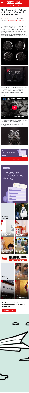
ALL (8, 20)
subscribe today (9, 310)
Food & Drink (20, 20)
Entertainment (13, 20)
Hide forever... (21, 297)
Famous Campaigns (14, 2)
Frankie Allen (6, 18)
